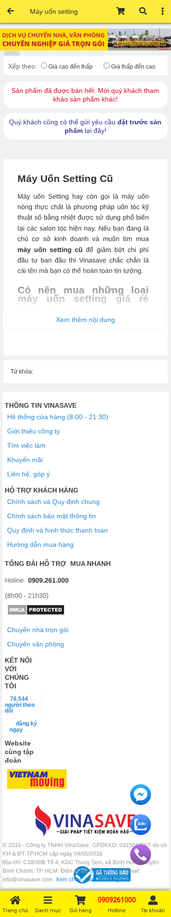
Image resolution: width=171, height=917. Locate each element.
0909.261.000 (48, 580)
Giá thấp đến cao (133, 66)
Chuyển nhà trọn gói (37, 630)
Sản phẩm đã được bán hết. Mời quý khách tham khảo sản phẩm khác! (85, 95)
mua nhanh (90, 563)
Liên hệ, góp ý (28, 474)
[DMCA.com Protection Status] (36, 613)
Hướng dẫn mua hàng (40, 544)
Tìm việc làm (26, 445)
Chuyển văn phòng (35, 644)
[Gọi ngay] (140, 863)
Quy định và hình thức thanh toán (57, 530)
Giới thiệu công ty (33, 431)
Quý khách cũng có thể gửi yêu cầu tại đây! (85, 126)
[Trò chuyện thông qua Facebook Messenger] (140, 802)
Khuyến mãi (25, 460)
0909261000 (105, 870)
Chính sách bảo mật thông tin (51, 516)
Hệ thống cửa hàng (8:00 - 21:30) (57, 417)
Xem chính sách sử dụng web (93, 879)
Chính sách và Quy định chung (53, 501)
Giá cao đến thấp (70, 66)
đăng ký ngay (23, 726)
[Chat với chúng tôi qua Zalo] (140, 832)
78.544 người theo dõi (20, 704)
